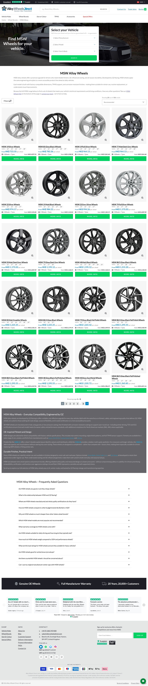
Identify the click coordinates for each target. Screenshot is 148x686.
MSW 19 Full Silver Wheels (86, 146)
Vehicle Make (6, 16)
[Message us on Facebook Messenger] (50, 647)
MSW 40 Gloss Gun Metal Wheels (88, 378)
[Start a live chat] (41, 647)
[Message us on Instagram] (55, 647)
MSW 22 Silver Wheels (11, 204)
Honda (71, 438)
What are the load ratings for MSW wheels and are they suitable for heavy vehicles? (74, 546)
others (79, 438)
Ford (67, 438)
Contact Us (121, 9)
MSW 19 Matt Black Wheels (49, 204)
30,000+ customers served (62, 2)
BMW (57, 438)
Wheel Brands (24, 16)
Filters (6, 101)
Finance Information (25, 642)
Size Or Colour (7, 637)
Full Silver (114, 455)
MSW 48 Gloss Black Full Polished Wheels (55, 378)
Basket (142, 9)
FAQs (20, 645)
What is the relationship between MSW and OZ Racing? (74, 495)
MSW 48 (78, 442)
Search (103, 9)
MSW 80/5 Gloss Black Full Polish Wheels (18, 378)
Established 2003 (43, 2)
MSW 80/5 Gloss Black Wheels (124, 262)
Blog (19, 634)
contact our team (47, 94)
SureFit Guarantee (82, 2)
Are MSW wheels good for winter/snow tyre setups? (74, 552)
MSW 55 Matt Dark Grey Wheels (15, 262)
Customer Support (24, 637)
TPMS (56, 16)
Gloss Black (91, 455)
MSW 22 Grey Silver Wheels (86, 204)
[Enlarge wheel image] (32, 139)
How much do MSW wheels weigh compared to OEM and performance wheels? (74, 539)
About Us (21, 631)
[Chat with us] (143, 681)
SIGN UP (140, 635)
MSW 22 (17, 442)
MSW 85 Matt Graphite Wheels (14, 320)
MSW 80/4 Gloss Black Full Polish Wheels (128, 320)
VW (53, 438)
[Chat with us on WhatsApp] (46, 647)
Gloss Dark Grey (101, 455)
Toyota (62, 438)
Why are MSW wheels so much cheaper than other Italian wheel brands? (74, 514)
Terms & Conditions (123, 683)
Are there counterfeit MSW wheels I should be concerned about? (74, 558)
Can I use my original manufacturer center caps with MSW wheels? (74, 565)
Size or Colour (41, 16)
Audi (50, 438)
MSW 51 (139, 442)
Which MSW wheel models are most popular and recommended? (74, 520)
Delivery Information (25, 640)
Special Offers (88, 16)
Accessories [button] (71, 16)
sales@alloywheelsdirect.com (50, 634)
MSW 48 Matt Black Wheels (86, 262)
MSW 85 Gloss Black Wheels (49, 146)
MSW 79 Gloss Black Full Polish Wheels (90, 320)
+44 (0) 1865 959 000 (47, 631)
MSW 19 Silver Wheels (11, 146)
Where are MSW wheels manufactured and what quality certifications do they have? (74, 501)
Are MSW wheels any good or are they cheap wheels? (74, 489)
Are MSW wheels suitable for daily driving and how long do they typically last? (74, 533)
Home (4, 20)
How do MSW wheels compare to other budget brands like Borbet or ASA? (74, 508)
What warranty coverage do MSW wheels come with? (74, 527)
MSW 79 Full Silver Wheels (122, 204)
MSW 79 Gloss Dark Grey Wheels (51, 262)
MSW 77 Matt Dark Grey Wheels (125, 146)
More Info (19, 158)
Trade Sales (132, 9)
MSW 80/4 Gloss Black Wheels (50, 320)
